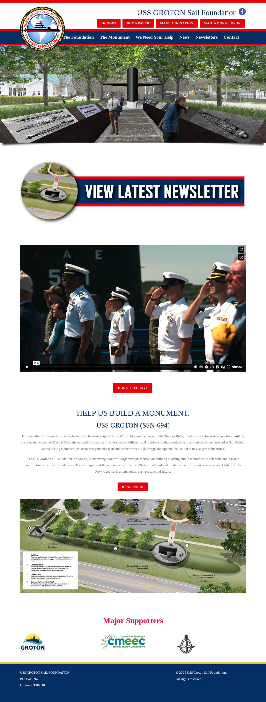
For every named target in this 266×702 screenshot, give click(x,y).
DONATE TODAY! (132, 388)
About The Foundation (71, 37)
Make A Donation (176, 23)
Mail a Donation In (222, 23)
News (184, 37)
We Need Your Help (155, 37)
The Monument (115, 37)
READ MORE (132, 486)
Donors (109, 23)
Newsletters (207, 37)
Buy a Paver (138, 23)
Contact (231, 37)
